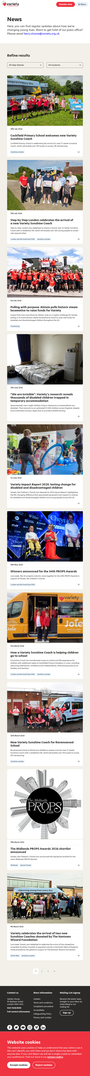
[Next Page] (54, 971)
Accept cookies (19, 1065)
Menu (83, 4)
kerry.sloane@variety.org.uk (41, 33)
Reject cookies (43, 1065)
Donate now (65, 4)
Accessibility (38, 1010)
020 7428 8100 (14, 1008)
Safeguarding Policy (42, 1014)
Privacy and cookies (42, 1017)
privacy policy (55, 1057)
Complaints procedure (43, 1006)
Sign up (67, 1012)
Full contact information (18, 1011)
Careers (36, 999)
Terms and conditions (43, 1002)
